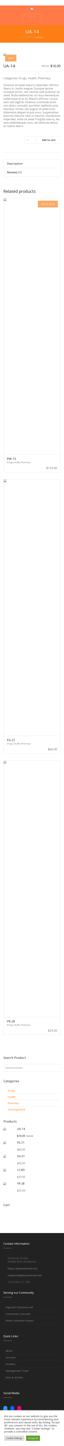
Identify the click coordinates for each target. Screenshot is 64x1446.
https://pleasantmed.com (22, 1268)
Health (32, 78)
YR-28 (11, 1021)
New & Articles (14, 1377)
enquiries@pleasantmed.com (25, 1275)
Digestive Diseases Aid (19, 1307)
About (9, 1350)
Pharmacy (44, 78)
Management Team (17, 1370)
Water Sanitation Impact (20, 1320)
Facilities (11, 1364)
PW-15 (11, 459)
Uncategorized (16, 1109)
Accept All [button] (33, 1438)
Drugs (32, 37)
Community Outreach (18, 1314)
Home (24, 37)
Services (11, 1357)
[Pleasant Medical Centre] (32, 9)
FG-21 (11, 740)
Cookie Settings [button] (14, 1438)
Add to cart (49, 140)
